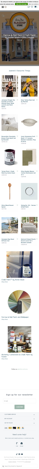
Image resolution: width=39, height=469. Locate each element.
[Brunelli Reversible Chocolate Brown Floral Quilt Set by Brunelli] (10, 122)
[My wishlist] (32, 7)
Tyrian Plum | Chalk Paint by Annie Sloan (8, 172)
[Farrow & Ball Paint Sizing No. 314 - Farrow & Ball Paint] (29, 191)
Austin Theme (12, 461)
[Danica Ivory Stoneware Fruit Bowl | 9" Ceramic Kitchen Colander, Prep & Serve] (29, 122)
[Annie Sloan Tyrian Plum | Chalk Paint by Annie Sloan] (10, 157)
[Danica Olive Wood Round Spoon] (10, 191)
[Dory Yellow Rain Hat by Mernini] (29, 86)
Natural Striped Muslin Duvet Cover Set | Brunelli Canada (28, 240)
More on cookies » (34, 4)
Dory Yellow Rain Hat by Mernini (28, 100)
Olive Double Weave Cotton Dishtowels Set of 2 (28, 172)
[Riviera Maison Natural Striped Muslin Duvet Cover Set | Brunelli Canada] (29, 225)
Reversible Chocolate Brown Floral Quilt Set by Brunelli (9, 138)
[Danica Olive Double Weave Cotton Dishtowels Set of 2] (29, 157)
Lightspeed (27, 461)
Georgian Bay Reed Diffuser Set (8, 240)
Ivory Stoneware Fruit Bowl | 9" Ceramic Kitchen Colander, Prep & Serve (28, 139)
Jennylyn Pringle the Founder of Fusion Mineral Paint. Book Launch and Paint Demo (8, 103)
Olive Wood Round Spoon (7, 206)
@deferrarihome (23, 369)
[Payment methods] (6, 428)
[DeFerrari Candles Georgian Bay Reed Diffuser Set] (10, 225)
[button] (29, 7)
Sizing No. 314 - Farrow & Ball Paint (28, 206)
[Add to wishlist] (17, 100)
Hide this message (21, 4)
